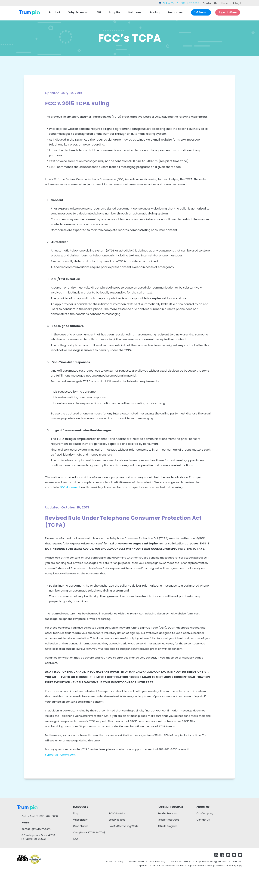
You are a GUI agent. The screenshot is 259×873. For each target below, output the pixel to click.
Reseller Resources (168, 820)
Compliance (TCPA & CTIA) (89, 832)
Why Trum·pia (78, 12)
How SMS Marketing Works (123, 826)
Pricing (154, 12)
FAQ (75, 839)
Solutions (134, 12)
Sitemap (237, 861)
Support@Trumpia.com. (60, 754)
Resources (175, 12)
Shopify (114, 12)
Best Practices (117, 820)
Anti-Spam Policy (180, 861)
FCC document (70, 487)
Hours (224, 3)
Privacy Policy (157, 861)
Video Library (80, 820)
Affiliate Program (167, 826)
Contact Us (210, 3)
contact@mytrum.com (36, 829)
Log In (238, 3)
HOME (109, 861)
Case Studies (80, 826)
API (98, 12)
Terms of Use (136, 861)
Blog (75, 813)
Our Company (204, 813)
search (160, 3)
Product (54, 12)
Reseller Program (167, 813)
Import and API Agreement (211, 861)
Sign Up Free (228, 12)
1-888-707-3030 (189, 3)
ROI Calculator (117, 813)
